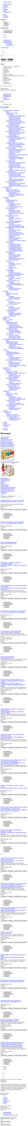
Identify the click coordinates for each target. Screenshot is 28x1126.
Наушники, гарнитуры (14, 118)
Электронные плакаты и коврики (17, 240)
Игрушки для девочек (11, 207)
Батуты (11, 382)
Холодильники (13, 135)
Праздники (6, 367)
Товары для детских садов (12, 280)
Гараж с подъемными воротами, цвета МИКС (12, 523)
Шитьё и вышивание (11, 405)
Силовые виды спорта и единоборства (15, 373)
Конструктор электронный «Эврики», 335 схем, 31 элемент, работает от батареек (13, 911)
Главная (5, 422)
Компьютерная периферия (12, 126)
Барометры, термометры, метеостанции (15, 315)
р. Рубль (6, 25)
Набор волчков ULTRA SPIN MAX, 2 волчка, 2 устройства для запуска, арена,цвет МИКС (12, 1045)
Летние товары (10, 270)
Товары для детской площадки (16, 274)
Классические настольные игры (17, 258)
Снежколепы (12, 205)
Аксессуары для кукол (14, 211)
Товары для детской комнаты (13, 191)
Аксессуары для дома (14, 165)
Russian (10, 30)
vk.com (5, 97)
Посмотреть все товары (12, 113)
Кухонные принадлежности (16, 180)
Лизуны (11, 266)
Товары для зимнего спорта (13, 384)
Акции (5, 423)
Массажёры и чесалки (14, 337)
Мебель (8, 295)
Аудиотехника (9, 114)
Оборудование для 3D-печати (16, 348)
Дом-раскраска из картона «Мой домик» (10, 632)
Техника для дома (10, 161)
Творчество (6, 391)
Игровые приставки (14, 124)
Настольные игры (10, 252)
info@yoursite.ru (7, 1113)
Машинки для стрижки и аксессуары (18, 154)
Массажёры (12, 153)
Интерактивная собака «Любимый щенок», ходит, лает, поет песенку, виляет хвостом (13, 763)
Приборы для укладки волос (16, 157)
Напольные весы (13, 155)
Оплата (5, 1099)
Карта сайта (6, 1101)
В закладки (6, 518)
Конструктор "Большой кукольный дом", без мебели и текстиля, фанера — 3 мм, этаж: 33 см (14, 810)
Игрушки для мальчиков (12, 215)
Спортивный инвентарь (12, 378)
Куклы (10, 214)
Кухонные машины (14, 363)
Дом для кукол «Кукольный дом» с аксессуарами (12, 612)
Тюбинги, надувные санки (15, 206)
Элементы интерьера (11, 310)
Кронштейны (12, 140)
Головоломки (12, 231)
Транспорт (8, 285)
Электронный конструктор (15, 250)
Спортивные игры (13, 259)
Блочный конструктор (14, 245)
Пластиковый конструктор (15, 249)
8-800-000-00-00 (7, 1112)
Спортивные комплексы (15, 383)
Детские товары (7, 187)
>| (3, 1076)
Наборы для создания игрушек (16, 404)
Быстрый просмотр (8, 515)
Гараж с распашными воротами (8, 543)
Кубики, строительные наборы (16, 233)
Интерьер (5, 291)
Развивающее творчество (15, 237)
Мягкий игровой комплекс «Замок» (9, 1020)
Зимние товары (10, 201)
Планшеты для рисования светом (17, 399)
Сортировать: (4, 496)
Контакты (5, 426)
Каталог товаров (5, 106)
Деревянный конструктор (15, 246)
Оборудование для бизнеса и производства (13, 339)
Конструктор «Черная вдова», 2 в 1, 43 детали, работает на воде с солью (12, 861)
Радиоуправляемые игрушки (13, 275)
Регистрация (9, 43)
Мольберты (12, 196)
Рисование (9, 395)
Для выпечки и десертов (15, 175)
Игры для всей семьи (14, 256)
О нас (4, 1097)
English (10, 32)
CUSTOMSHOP (4, 47)
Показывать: (4, 497)
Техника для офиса (11, 181)
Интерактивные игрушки (15, 232)
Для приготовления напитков (16, 179)
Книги (5, 318)
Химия (11, 269)
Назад (7, 111)
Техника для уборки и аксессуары (17, 170)
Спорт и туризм (7, 369)
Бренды (5, 1102)
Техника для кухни (11, 171)
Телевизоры (12, 141)
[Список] (1, 495)
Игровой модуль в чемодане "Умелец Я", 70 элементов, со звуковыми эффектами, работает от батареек (13, 685)
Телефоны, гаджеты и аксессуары (14, 142)
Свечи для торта (13, 304)
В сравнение (6, 516)
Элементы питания (14, 419)
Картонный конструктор (15, 248)
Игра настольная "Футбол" (7, 658)
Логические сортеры (14, 235)
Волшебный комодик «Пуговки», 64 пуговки (12, 501)
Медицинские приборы (15, 332)
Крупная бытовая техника (12, 131)
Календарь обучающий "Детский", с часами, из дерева (14, 788)
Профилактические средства (16, 327)
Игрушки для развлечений (12, 222)
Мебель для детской (14, 298)
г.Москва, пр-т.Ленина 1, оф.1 (10, 1115)
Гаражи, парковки (13, 289)
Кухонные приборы (14, 358)
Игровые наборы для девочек (16, 213)
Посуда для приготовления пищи (14, 360)
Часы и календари (13, 239)
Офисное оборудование (12, 343)
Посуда (5, 349)
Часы (7, 305)
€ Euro (5, 22)
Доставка (5, 1098)
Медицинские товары (11, 328)
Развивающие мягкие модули (16, 284)
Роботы (11, 219)
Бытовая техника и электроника (11, 110)
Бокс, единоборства (14, 376)
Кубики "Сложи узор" (6, 933)
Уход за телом (9, 334)
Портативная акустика (14, 119)
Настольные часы (13, 309)
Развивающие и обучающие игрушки (15, 227)
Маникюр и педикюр (14, 152)
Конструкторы (9, 241)
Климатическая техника (15, 166)
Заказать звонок (7, 93)
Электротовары (7, 412)
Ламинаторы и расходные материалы (18, 185)
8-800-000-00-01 (7, 95)
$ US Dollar (6, 23)
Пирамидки (12, 236)
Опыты (8, 261)
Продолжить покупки (5, 1121)
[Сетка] (2, 495)
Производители (7, 424)
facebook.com (6, 99)
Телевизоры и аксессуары (12, 136)
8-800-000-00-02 (7, 96)
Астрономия (12, 265)
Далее (4, 1069)
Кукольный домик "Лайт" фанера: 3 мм (10, 1001)
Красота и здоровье (11, 148)
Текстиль (5, 410)
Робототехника (13, 267)
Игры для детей (13, 257)
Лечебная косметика (11, 323)
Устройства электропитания (13, 415)
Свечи (7, 300)
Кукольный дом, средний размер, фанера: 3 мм (12, 981)
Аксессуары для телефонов (15, 146)
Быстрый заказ (7, 513)
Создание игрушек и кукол (13, 400)
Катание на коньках (14, 388)
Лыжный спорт (13, 389)
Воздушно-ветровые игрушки (16, 226)
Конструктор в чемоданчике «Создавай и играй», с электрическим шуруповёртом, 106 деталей (13, 886)
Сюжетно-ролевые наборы (15, 220)
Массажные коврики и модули (16, 194)
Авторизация (9, 45)
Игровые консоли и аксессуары (14, 120)
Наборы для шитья (13, 409)
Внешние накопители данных (16, 129)
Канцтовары (6, 317)
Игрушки (5, 197)
